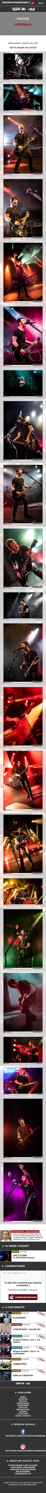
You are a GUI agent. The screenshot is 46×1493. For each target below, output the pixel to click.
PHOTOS (23, 1401)
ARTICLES (23, 1407)
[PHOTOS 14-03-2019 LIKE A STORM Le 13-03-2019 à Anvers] (23, 1267)
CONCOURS (23, 1414)
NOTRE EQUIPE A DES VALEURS (23, 1465)
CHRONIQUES (23, 1403)
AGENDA (23, 1412)
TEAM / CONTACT (23, 1416)
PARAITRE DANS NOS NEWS (23, 1469)
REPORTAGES (23, 1410)
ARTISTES (23, 1399)
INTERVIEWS (23, 1405)
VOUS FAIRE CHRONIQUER (23, 1467)
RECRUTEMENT (23, 1472)
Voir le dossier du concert (23, 47)
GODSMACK (23, 24)
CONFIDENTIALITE (23, 1474)
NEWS (23, 1397)
